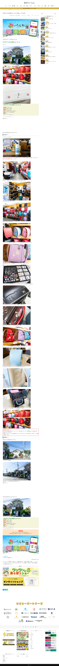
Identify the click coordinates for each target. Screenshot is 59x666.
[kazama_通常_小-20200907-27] (17, 252)
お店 (24, 5)
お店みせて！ (29, 15)
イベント (35, 5)
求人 (42, 5)
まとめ (21, 5)
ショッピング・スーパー (24, 15)
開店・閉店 (13, 5)
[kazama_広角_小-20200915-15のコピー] (17, 470)
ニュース (9, 5)
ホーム (6, 5)
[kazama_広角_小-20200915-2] (17, 211)
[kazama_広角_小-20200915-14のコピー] (17, 55)
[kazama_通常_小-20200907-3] (17, 273)
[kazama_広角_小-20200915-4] (17, 170)
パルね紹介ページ (11, 114)
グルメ (17, 5)
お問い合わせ (52, 5)
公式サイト (5, 114)
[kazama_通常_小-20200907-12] (17, 398)
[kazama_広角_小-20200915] (17, 190)
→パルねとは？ (5, 556)
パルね (32, 15)
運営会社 (4, 659)
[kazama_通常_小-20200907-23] (17, 232)
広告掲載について (5, 660)
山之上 (38, 15)
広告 (48, 5)
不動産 (45, 5)
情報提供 (4, 655)
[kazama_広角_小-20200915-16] (17, 450)
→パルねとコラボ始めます (7, 557)
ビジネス (39, 5)
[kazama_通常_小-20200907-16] (17, 356)
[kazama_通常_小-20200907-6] (17, 294)
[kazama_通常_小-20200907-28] (17, 94)
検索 (55, 13)
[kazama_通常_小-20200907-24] (17, 335)
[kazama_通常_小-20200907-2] (17, 315)
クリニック (30, 5)
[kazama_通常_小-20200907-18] (17, 377)
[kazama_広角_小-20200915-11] (17, 147)
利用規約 (4, 656)
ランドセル (35, 15)
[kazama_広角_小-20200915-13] (17, 74)
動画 (27, 5)
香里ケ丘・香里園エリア (18, 15)
